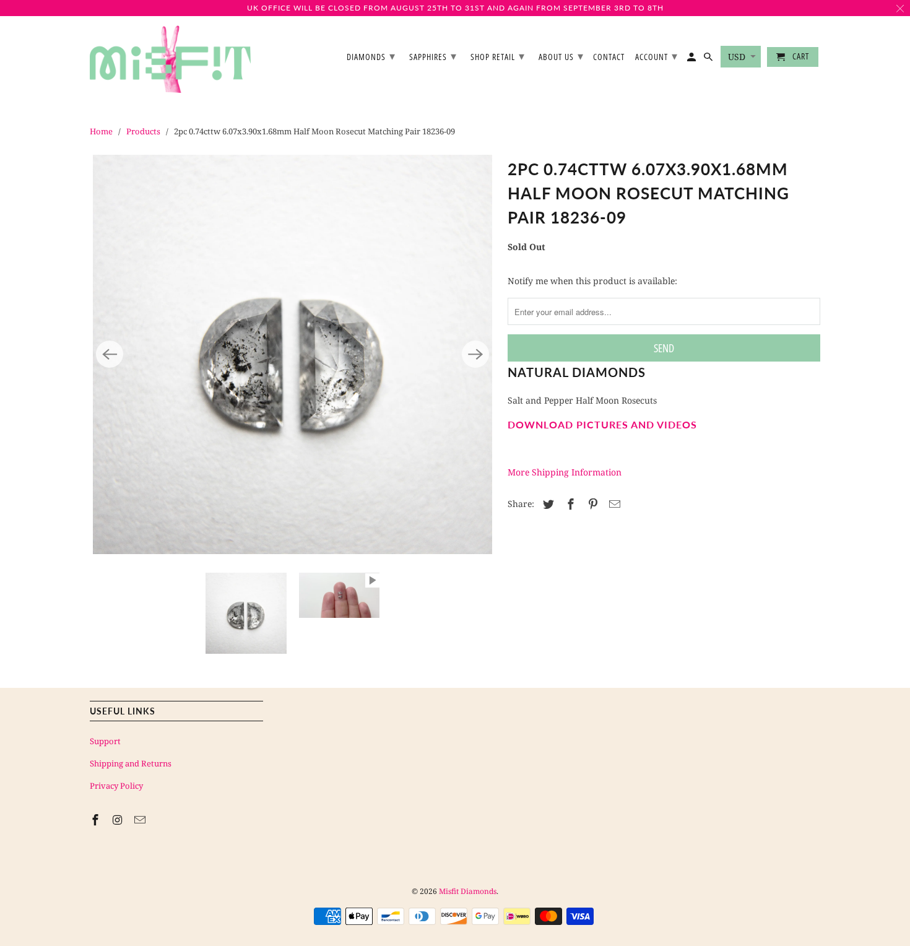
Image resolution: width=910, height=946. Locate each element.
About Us (561, 55)
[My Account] (692, 59)
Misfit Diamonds (467, 891)
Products (143, 131)
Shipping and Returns (130, 763)
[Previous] (109, 354)
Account (656, 55)
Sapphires (433, 55)
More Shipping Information (565, 472)
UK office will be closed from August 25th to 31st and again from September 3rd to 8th (455, 7)
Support (105, 741)
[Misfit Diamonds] (170, 59)
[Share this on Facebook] (569, 504)
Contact (609, 57)
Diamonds (371, 55)
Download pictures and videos (602, 424)
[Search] (709, 59)
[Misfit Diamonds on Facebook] (96, 819)
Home (101, 131)
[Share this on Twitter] (547, 504)
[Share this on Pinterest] (591, 504)
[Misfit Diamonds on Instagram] (119, 819)
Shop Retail (497, 55)
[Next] (475, 354)
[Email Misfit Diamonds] (141, 819)
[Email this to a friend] (613, 504)
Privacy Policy (116, 785)
